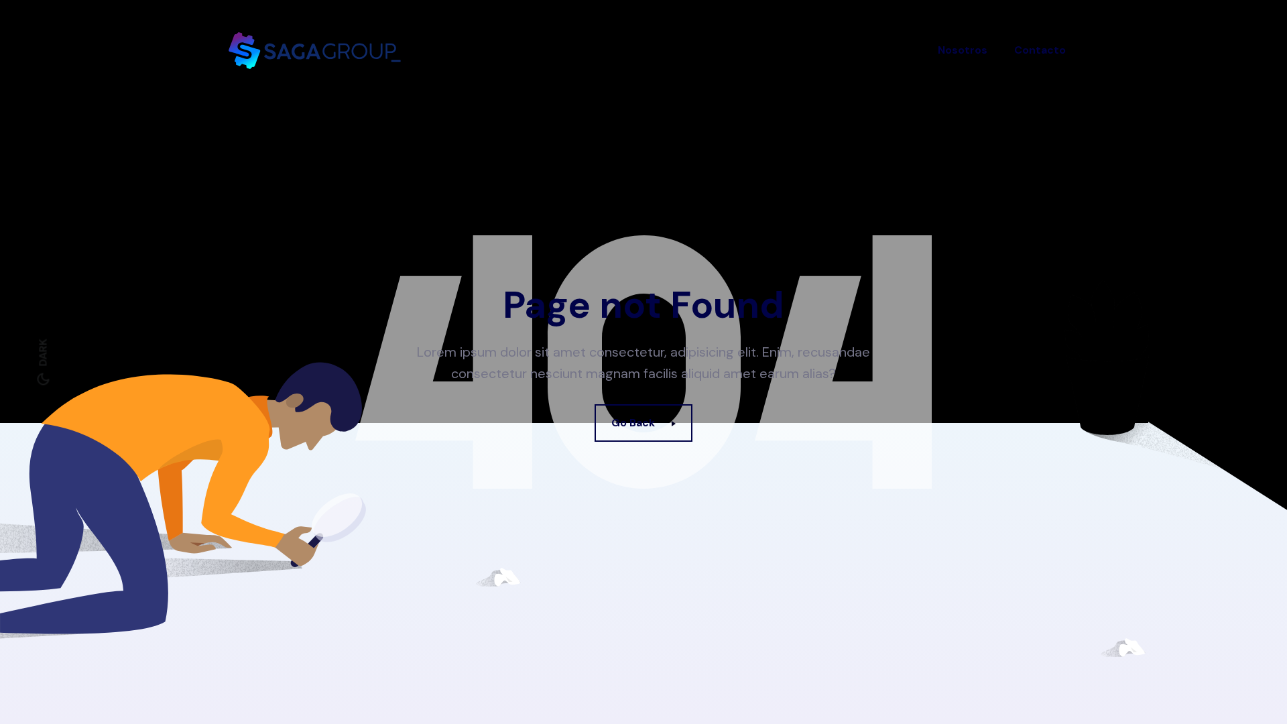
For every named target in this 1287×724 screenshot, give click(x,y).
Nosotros (962, 50)
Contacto (1040, 50)
